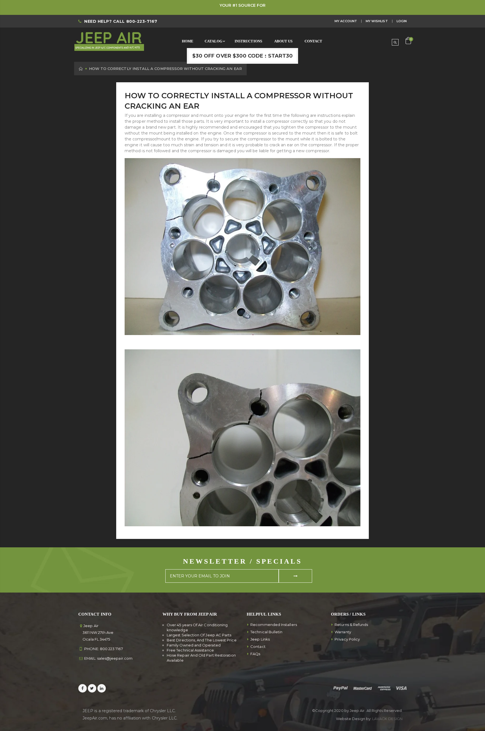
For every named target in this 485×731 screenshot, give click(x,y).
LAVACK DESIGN (387, 718)
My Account (346, 21)
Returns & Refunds (351, 624)
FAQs (255, 654)
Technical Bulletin (266, 632)
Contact (258, 646)
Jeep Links (260, 639)
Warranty (343, 632)
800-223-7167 (141, 21)
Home (81, 68)
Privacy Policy (347, 639)
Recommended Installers (273, 624)
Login (402, 21)
